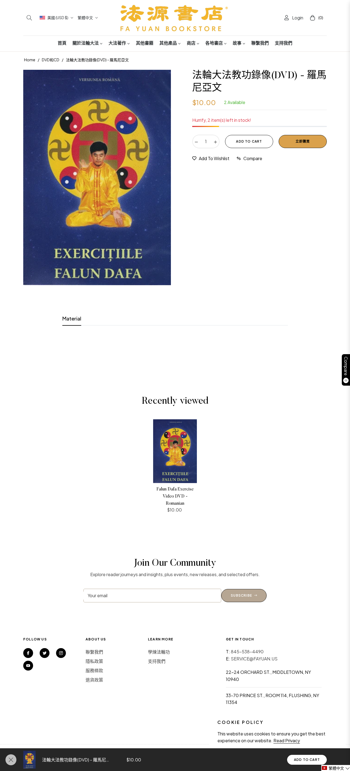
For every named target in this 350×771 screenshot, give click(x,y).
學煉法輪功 (159, 652)
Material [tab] (71, 318)
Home (29, 59)
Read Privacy (286, 740)
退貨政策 (94, 680)
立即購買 (303, 141)
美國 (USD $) (57, 17)
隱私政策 (94, 661)
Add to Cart (307, 760)
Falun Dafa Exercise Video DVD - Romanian (175, 496)
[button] (29, 18)
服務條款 (94, 670)
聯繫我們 (94, 652)
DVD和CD (50, 59)
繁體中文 (85, 17)
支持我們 (156, 661)
